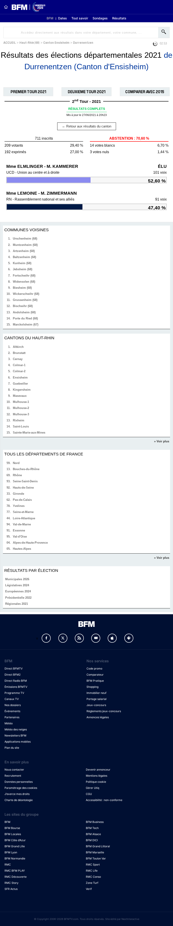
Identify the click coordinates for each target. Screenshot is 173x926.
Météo (9, 723)
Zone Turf (92, 882)
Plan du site (12, 747)
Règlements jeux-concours (103, 711)
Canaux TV (12, 699)
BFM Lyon (11, 852)
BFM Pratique (95, 680)
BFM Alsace (93, 834)
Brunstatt (19, 353)
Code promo (94, 668)
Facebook (46, 638)
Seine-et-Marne (23, 512)
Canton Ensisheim (56, 42)
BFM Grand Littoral (98, 846)
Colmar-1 (19, 365)
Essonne (19, 530)
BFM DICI (92, 840)
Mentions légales (96, 775)
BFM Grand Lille (15, 846)
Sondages (100, 18)
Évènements (12, 711)
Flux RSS (79, 638)
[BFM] (6, 7)
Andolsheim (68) (24, 312)
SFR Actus (11, 889)
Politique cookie (96, 781)
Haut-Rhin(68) (29, 42)
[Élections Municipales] (26, 7)
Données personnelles (19, 781)
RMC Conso (93, 876)
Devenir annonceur (98, 769)
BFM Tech (92, 828)
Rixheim (18, 420)
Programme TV (14, 693)
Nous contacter (14, 769)
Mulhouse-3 (21, 414)
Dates (62, 18)
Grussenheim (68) (25, 300)
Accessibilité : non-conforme (104, 800)
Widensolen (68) (24, 281)
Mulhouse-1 (21, 402)
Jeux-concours (96, 705)
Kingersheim (22, 389)
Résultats (119, 18)
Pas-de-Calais (22, 499)
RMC (8, 864)
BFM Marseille (95, 852)
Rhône (17, 475)
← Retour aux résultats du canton (86, 126)
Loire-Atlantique (24, 518)
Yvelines (19, 506)
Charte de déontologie (19, 800)
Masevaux (20, 395)
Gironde (18, 493)
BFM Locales (13, 834)
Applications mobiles (18, 741)
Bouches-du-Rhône (26, 469)
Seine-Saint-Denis (25, 481)
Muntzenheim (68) (25, 245)
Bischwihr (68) (23, 306)
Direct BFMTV (14, 668)
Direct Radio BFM (16, 680)
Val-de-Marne (22, 524)
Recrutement (13, 775)
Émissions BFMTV (16, 686)
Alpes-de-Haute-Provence (30, 542)
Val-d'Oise (20, 536)
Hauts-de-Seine (23, 487)
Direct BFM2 (12, 674)
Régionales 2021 (16, 603)
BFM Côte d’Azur (15, 840)
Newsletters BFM (15, 735)
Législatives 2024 (17, 585)
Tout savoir (79, 18)
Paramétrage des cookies (21, 788)
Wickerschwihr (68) (26, 294)
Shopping (92, 686)
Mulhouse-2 (21, 408)
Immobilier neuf (96, 693)
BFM (50, 18)
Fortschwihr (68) (24, 275)
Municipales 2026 (17, 579)
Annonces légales (97, 717)
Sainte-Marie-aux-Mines (29, 432)
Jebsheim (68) (22, 269)
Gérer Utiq (92, 788)
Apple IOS (112, 638)
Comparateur (95, 674)
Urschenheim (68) (25, 238)
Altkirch (18, 347)
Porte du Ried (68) (25, 318)
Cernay (18, 359)
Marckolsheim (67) (25, 324)
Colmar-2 (19, 371)
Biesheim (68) (22, 287)
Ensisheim (20, 377)
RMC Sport (93, 864)
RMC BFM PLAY (15, 870)
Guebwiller (20, 383)
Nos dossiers (13, 705)
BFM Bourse (12, 828)
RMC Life (92, 870)
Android (128, 638)
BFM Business (95, 822)
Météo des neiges (16, 729)
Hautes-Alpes (22, 548)
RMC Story (11, 882)
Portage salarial (96, 699)
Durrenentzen (83, 42)
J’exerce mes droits (17, 794)
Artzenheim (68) (24, 251)
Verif (89, 889)
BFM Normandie (15, 858)
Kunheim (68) (22, 263)
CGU (89, 794)
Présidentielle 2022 (18, 597)
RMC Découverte (16, 876)
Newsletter (95, 638)
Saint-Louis (21, 426)
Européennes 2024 (18, 591)
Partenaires (12, 717)
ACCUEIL (9, 42)
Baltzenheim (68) (24, 257)
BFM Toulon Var (96, 858)
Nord (16, 463)
